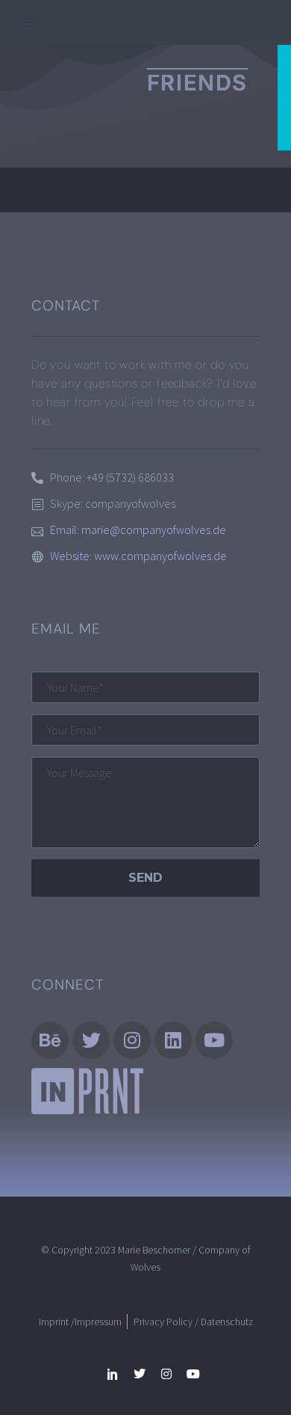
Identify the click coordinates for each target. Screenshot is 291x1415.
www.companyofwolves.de (160, 555)
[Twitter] (140, 1374)
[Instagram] (132, 1040)
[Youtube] (193, 1374)
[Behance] (50, 1040)
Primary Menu (29, 22)
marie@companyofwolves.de (153, 529)
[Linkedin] (173, 1040)
